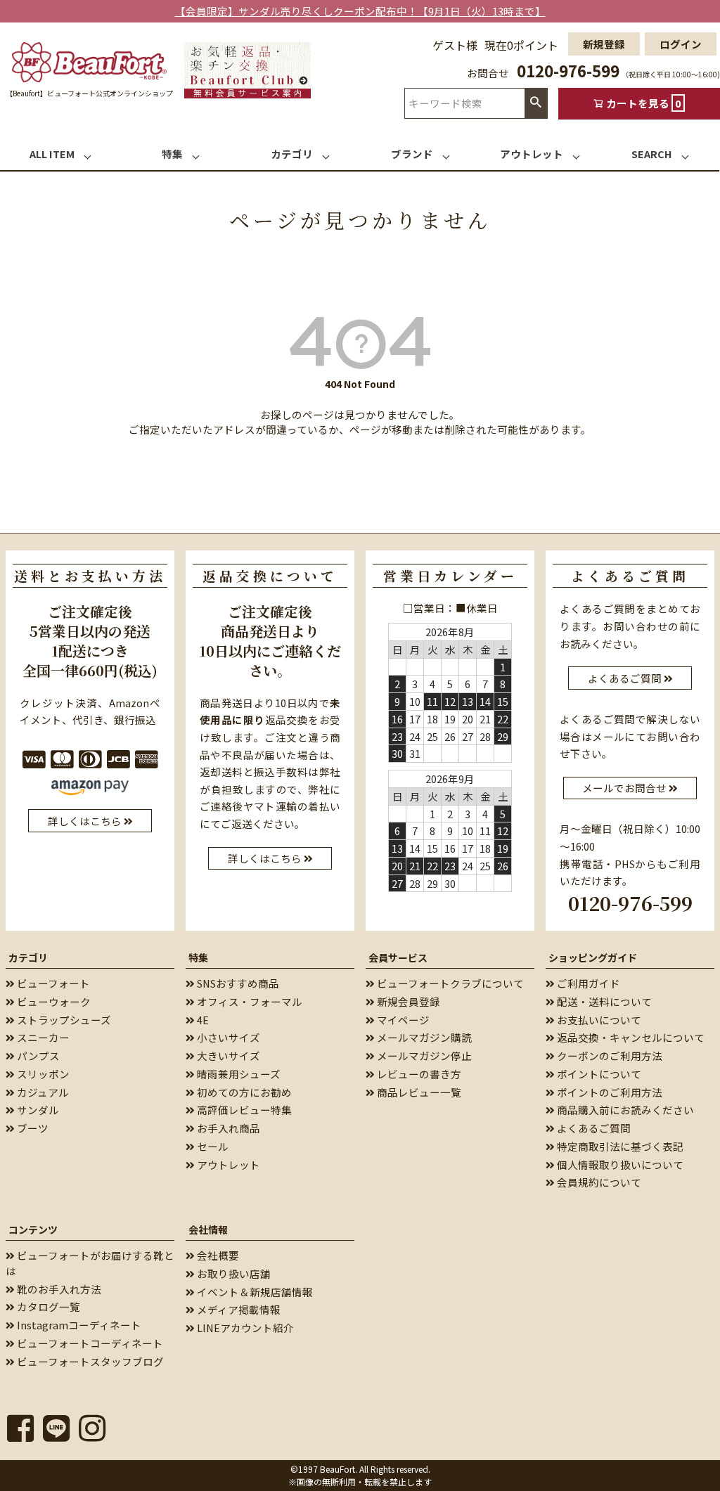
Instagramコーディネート (78, 1324)
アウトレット (227, 1164)
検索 (536, 103)
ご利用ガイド (587, 983)
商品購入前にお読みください (624, 1109)
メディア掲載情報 (238, 1309)
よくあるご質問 (593, 1128)
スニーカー (42, 1037)
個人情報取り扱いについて (619, 1164)
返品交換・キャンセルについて (630, 1037)
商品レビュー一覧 (418, 1092)
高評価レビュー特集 (243, 1109)
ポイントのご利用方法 (608, 1092)
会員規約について (598, 1182)
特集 (198, 957)
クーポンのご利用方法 (608, 1055)
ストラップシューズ (63, 1019)
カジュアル (42, 1092)
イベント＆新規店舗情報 (254, 1291)
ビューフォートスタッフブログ (89, 1361)
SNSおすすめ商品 (237, 983)
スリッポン (42, 1073)
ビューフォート (52, 983)
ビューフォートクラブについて (449, 983)
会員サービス (398, 957)
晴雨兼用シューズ (238, 1073)
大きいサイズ (227, 1055)
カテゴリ (28, 957)
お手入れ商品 (227, 1128)
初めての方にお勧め (243, 1092)
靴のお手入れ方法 (58, 1289)
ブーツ (32, 1128)
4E (202, 1019)
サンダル (37, 1109)
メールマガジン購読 (423, 1037)
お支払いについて (598, 1019)
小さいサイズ (227, 1037)
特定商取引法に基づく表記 (619, 1146)
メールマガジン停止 (423, 1055)
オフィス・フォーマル (248, 1001)
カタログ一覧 (47, 1306)
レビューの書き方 (418, 1073)
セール (212, 1146)
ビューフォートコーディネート (89, 1343)
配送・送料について (603, 1001)
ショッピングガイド (592, 957)
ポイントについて (598, 1073)
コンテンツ (33, 1229)
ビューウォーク (53, 1001)
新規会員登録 (407, 1001)
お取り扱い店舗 (233, 1273)
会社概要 (217, 1255)
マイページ (402, 1019)
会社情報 (208, 1229)
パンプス (37, 1055)
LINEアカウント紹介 (244, 1327)
